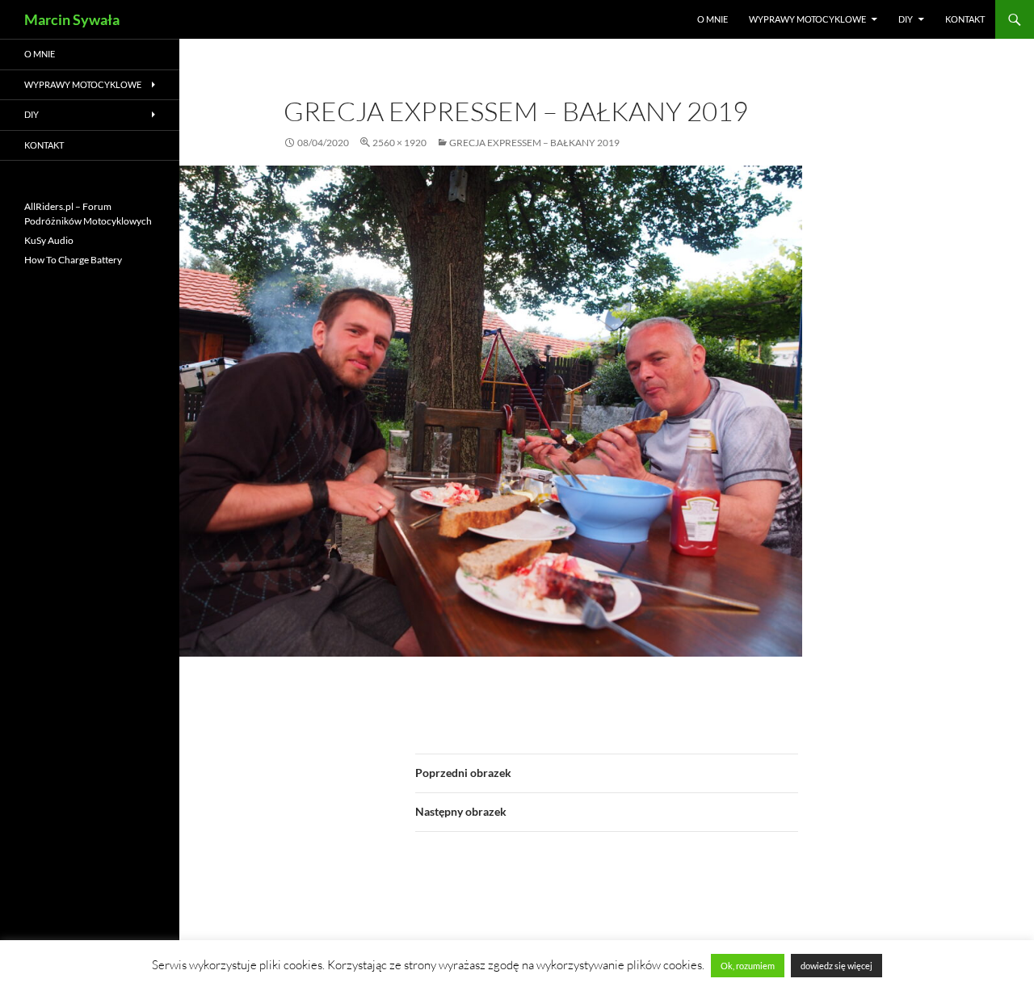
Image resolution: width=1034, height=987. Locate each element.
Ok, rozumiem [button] (748, 965)
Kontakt (965, 19)
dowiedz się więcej (836, 965)
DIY (905, 19)
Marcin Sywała (72, 19)
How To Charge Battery (73, 260)
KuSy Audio (49, 240)
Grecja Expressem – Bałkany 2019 (534, 142)
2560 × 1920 (399, 142)
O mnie (712, 19)
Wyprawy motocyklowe (807, 19)
